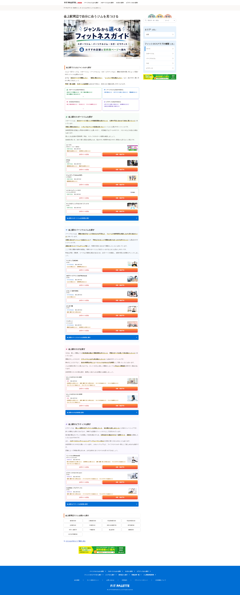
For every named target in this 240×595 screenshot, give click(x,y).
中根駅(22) (92, 525)
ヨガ (147, 63)
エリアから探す (110, 575)
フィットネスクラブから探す (92, 575)
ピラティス (149, 68)
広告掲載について (160, 580)
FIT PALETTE (67, 8)
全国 (147, 34)
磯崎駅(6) (131, 529)
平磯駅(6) (92, 529)
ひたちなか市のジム (87, 8)
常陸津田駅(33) (131, 520)
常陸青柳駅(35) (111, 520)
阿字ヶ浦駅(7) (73, 529)
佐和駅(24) (73, 525)
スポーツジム (150, 53)
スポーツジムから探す (107, 2)
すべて (148, 48)
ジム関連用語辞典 (148, 575)
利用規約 (124, 580)
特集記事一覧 (136, 575)
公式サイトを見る (84, 154)
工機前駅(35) (92, 520)
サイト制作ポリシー (93, 580)
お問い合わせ (110, 580)
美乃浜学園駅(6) (72, 534)
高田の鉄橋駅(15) (111, 525)
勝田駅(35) (73, 520)
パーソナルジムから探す (91, 2)
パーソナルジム (150, 58)
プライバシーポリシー (141, 580)
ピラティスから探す (132, 2)
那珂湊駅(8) (131, 525)
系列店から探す (123, 575)
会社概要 (76, 580)
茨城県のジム (76, 8)
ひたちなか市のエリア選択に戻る (76, 541)
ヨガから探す (120, 2)
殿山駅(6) (111, 529)
